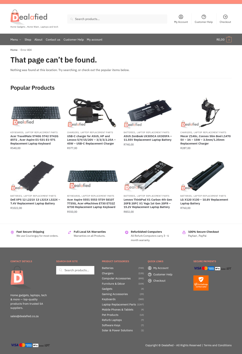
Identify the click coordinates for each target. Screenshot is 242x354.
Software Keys (111, 325)
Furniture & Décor (113, 283)
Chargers (73, 132)
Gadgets (107, 289)
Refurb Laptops (112, 320)
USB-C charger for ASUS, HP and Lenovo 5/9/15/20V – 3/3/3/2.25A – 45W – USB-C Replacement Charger (91, 139)
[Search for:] (75, 270)
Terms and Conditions (218, 345)
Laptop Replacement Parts (41, 132)
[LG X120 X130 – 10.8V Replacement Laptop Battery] (205, 176)
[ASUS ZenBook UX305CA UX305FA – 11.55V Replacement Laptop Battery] (149, 113)
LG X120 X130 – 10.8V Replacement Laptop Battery (204, 201)
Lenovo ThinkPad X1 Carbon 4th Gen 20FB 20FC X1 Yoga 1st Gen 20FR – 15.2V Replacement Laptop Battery (148, 203)
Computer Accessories (116, 278)
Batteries (129, 132)
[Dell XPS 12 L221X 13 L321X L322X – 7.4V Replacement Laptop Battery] (35, 176)
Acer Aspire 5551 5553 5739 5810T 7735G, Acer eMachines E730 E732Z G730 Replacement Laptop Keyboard (91, 203)
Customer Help (204, 22)
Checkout (225, 22)
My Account (181, 22)
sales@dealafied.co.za (24, 316)
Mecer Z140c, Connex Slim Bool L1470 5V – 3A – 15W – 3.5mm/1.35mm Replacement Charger (205, 139)
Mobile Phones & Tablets (117, 309)
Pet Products (110, 315)
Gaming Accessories (115, 294)
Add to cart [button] (36, 156)
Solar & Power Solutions (117, 330)
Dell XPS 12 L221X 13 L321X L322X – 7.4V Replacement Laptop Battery (35, 201)
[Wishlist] (56, 102)
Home (14, 50)
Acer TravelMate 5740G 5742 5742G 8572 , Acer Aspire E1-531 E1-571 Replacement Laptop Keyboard (34, 139)
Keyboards (16, 132)
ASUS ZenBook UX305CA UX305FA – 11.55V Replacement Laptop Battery (148, 138)
